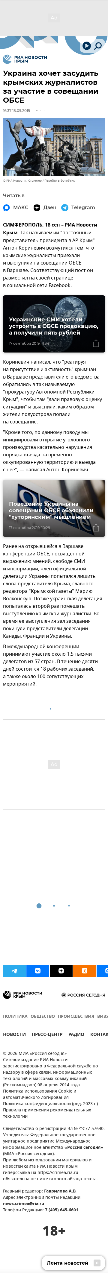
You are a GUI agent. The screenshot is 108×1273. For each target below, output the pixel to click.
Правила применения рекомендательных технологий (47, 1113)
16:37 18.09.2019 (16, 110)
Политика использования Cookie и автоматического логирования (39, 1094)
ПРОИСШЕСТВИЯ (76, 1016)
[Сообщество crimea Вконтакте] (37, 971)
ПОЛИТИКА (15, 1016)
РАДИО (76, 1035)
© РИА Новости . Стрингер (22, 180)
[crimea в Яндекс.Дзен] (61, 971)
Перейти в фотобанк (59, 180)
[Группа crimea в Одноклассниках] (84, 971)
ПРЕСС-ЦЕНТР (47, 1035)
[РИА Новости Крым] (24, 59)
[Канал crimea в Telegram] (14, 971)
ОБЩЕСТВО (43, 1016)
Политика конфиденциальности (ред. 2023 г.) (50, 1104)
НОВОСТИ (14, 1035)
